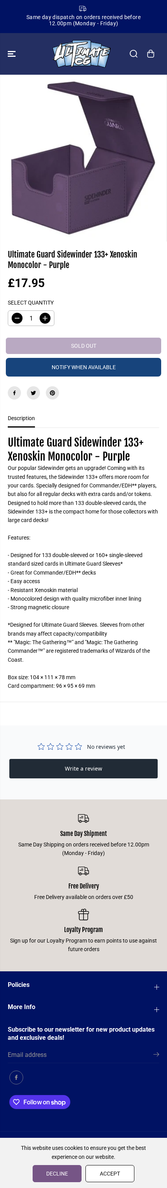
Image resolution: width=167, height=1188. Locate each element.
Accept (110, 1173)
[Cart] (150, 53)
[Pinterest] (52, 393)
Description (21, 418)
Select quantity (31, 303)
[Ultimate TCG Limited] (81, 54)
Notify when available (84, 367)
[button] (12, 54)
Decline (57, 1173)
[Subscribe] (156, 1056)
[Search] (133, 53)
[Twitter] (33, 393)
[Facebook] (14, 393)
